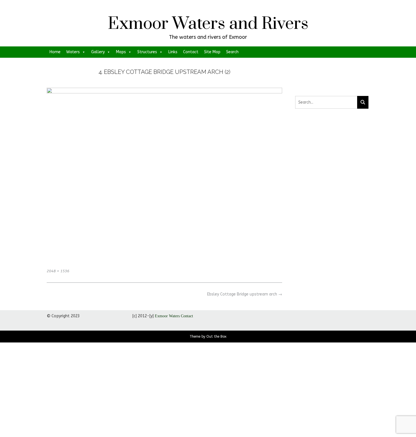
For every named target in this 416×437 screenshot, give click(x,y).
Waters (73, 52)
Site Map (212, 52)
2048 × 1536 (58, 271)
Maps (121, 52)
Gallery (98, 52)
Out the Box (216, 337)
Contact (190, 52)
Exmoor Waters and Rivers (208, 24)
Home (55, 52)
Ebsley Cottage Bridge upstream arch (244, 294)
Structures (147, 52)
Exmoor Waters (167, 316)
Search (232, 52)
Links (172, 52)
